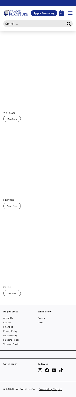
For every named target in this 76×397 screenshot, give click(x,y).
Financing (8, 326)
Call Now (12, 293)
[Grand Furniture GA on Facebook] (47, 370)
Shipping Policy (11, 339)
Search (41, 318)
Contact (7, 322)
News (40, 322)
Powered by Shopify (50, 389)
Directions (12, 118)
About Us (8, 318)
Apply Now (12, 206)
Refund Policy (10, 335)
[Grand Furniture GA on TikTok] (61, 370)
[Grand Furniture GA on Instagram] (40, 370)
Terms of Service (11, 344)
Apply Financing (44, 13)
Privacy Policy (10, 331)
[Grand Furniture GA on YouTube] (54, 370)
